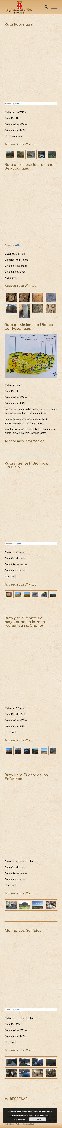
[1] (11, 297)
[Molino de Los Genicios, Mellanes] (51, 1073)
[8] (51, 311)
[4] (51, 297)
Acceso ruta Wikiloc (21, 144)
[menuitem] (44, 7)
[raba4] (41, 154)
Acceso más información (24, 441)
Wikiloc (18, 103)
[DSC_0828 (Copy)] (17, 594)
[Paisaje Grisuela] (53, 594)
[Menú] (52, 7)
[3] (37, 297)
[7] (37, 311)
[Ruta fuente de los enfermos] (11, 905)
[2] (24, 297)
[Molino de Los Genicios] (20, 154)
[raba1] (10, 154)
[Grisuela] (9, 594)
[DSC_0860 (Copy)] (35, 594)
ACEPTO (37, 1119)
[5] (11, 311)
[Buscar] (44, 7)
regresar (18, 1099)
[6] (24, 311)
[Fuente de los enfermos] (51, 905)
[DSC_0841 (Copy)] (26, 594)
